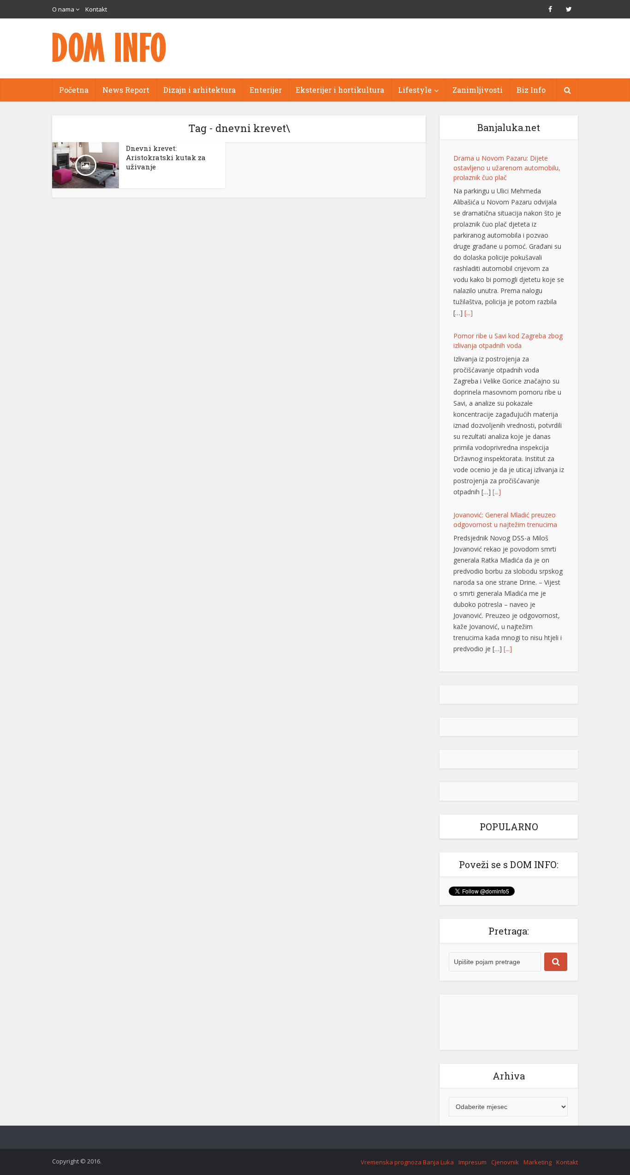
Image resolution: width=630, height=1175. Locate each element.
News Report (125, 90)
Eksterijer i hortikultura (340, 90)
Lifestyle (415, 90)
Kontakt (96, 9)
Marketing (537, 1162)
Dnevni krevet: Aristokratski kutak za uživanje (166, 157)
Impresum (472, 1162)
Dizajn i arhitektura (199, 90)
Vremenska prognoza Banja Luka (407, 1162)
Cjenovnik (505, 1162)
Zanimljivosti (477, 90)
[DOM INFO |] (109, 47)
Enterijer (266, 90)
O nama (63, 9)
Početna (74, 90)
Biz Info (531, 90)
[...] (497, 314)
